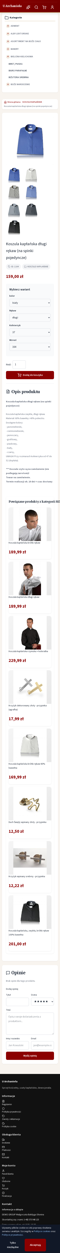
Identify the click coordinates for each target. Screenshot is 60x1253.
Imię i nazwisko (13, 1038)
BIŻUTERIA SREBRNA (19, 77)
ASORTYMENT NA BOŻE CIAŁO (26, 41)
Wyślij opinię (30, 1056)
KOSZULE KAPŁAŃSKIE (32, 102)
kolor (12, 296)
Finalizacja (7, 1196)
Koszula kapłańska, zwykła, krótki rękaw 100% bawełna (29, 932)
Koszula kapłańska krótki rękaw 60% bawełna (27, 766)
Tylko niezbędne (12, 1245)
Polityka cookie (9, 1126)
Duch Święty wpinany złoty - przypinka (27, 822)
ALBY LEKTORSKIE (20, 33)
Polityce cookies (42, 1231)
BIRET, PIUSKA (15, 64)
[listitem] (14, 175)
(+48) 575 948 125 (31, 1219)
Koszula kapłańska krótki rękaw (24, 543)
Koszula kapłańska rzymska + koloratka (28, 651)
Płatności (6, 1150)
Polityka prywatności (11, 1111)
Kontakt (5, 1157)
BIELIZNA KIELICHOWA (22, 56)
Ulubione (6, 1181)
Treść (8, 1009)
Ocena (34, 994)
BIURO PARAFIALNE (18, 70)
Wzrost (12, 340)
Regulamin (7, 1104)
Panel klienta (8, 1173)
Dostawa (6, 1142)
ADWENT (15, 26)
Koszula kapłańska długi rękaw (24, 597)
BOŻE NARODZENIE (20, 84)
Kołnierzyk (14, 325)
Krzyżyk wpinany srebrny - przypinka (27, 876)
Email (33, 1038)
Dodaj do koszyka (33, 375)
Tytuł (8, 994)
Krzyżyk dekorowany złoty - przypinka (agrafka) (28, 707)
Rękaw (12, 310)
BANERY (14, 49)
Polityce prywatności (12, 1235)
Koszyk (5, 1188)
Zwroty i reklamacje (11, 1119)
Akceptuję (35, 1245)
